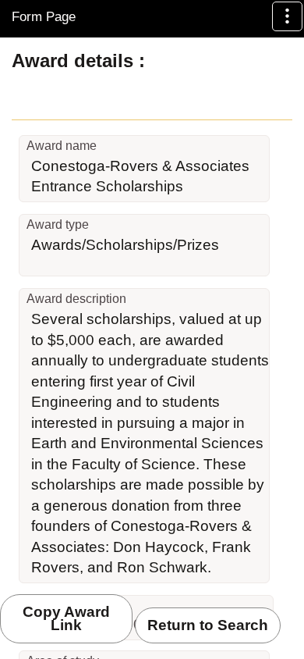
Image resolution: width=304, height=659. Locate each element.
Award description (76, 298)
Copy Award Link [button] (66, 619)
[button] (287, 16)
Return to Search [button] (207, 625)
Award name (62, 145)
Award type (58, 224)
